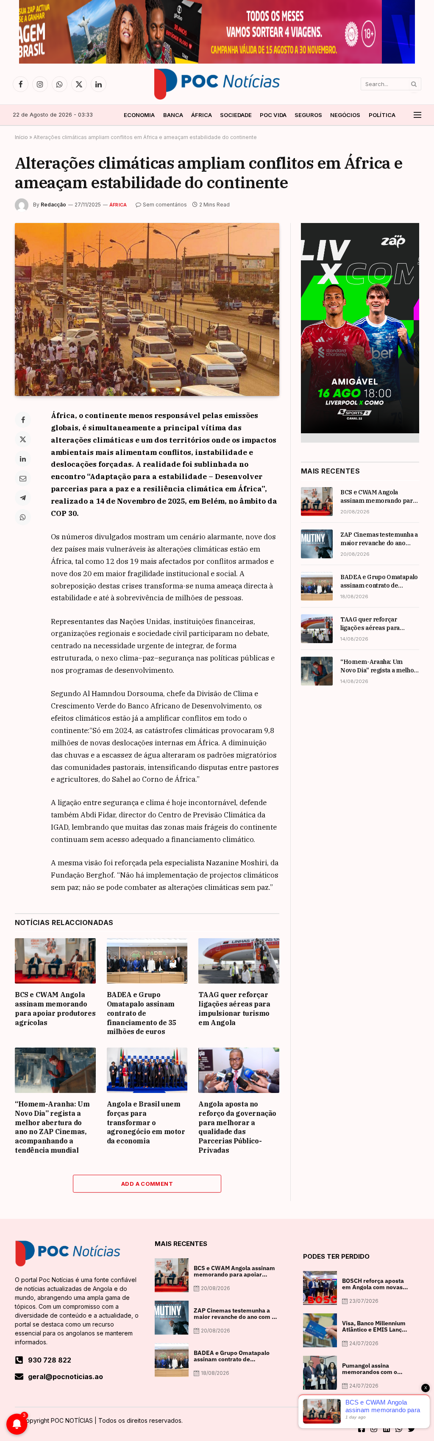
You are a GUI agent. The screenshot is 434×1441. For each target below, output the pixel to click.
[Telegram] (23, 498)
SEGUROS (308, 114)
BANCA (173, 114)
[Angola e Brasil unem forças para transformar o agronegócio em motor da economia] (147, 1070)
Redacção (53, 204)
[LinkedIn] (23, 459)
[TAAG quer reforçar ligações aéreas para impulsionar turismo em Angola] (238, 961)
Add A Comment (147, 1183)
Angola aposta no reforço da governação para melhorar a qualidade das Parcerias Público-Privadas (237, 1127)
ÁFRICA (201, 114)
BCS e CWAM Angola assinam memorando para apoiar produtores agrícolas (55, 1008)
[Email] (23, 478)
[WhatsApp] (23, 517)
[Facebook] (23, 420)
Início (21, 137)
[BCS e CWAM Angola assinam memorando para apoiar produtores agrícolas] (55, 961)
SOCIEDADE (236, 114)
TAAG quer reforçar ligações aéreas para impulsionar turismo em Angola (234, 1008)
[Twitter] (23, 439)
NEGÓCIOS (345, 114)
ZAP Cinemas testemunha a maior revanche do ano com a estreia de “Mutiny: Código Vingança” (379, 539)
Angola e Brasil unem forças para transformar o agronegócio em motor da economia (146, 1122)
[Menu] (417, 115)
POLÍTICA (382, 114)
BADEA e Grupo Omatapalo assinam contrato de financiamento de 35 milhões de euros (141, 1013)
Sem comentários (165, 204)
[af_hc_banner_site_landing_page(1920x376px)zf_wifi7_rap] (217, 61)
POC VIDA (273, 114)
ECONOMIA (139, 114)
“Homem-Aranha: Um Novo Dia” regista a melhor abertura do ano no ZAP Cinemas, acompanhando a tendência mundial (52, 1127)
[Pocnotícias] (217, 84)
